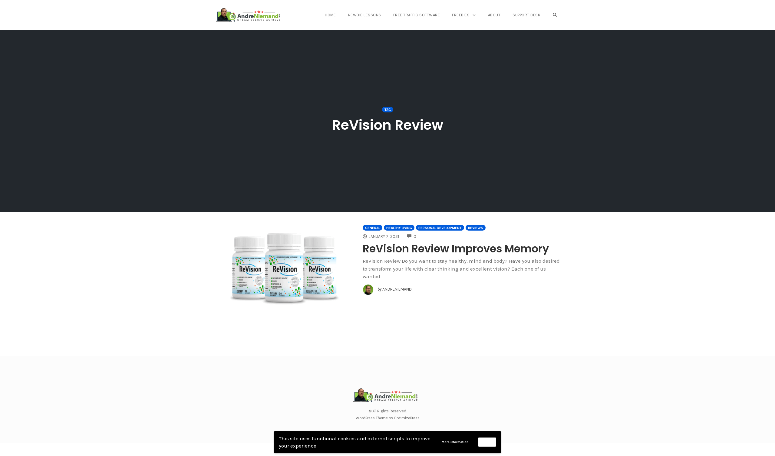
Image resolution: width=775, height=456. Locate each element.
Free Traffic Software (416, 15)
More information (455, 442)
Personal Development (440, 228)
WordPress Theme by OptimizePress (388, 418)
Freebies (461, 15)
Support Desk (526, 15)
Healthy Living (399, 228)
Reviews (475, 228)
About (494, 15)
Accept (487, 442)
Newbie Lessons (364, 15)
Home (330, 15)
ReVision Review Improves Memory (456, 248)
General (372, 228)
